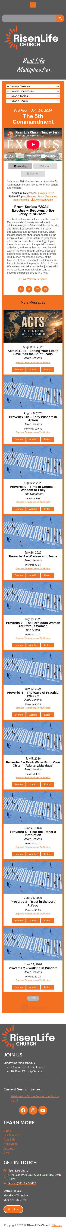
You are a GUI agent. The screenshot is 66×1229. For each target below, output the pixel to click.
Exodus (31, 196)
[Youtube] (42, 1110)
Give (6, 1152)
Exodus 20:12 (46, 192)
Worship (21, 166)
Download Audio (43, 199)
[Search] (60, 18)
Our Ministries (12, 1135)
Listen (46, 166)
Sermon (34, 173)
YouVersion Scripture (35, 278)
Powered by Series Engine (33, 1007)
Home (7, 1130)
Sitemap (57, 1225)
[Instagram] (33, 1110)
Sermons (9, 1148)
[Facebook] (23, 1110)
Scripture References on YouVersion (33, 638)
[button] (33, 5)
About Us (9, 1139)
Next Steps (10, 1143)
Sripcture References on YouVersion (33, 362)
